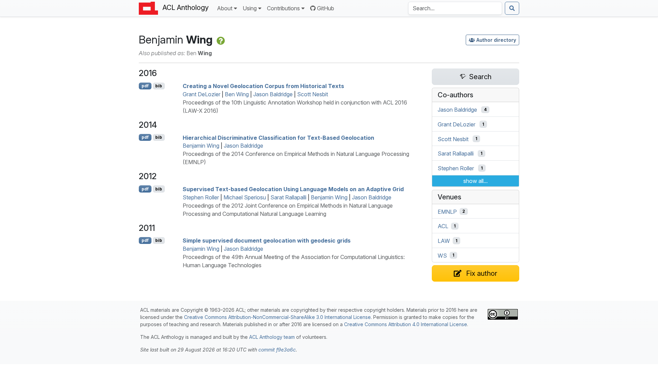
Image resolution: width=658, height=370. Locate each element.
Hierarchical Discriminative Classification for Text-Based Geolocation (278, 137)
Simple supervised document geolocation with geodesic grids (267, 240)
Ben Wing (237, 94)
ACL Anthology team (272, 337)
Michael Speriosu (244, 197)
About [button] (224, 8)
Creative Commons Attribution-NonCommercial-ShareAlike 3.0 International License (277, 317)
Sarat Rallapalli (288, 197)
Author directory (496, 40)
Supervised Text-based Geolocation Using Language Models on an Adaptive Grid (293, 189)
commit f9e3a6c (277, 350)
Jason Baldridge (273, 94)
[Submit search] (512, 8)
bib (158, 85)
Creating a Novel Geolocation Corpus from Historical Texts (263, 86)
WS (442, 255)
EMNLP (447, 211)
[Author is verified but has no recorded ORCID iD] (220, 39)
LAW (444, 240)
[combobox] (455, 8)
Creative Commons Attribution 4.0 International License (405, 324)
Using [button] (250, 8)
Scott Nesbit (312, 94)
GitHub (325, 8)
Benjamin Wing (201, 145)
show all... (475, 180)
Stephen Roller (201, 197)
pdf (145, 85)
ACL (443, 226)
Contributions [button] (283, 8)
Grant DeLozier (201, 94)
